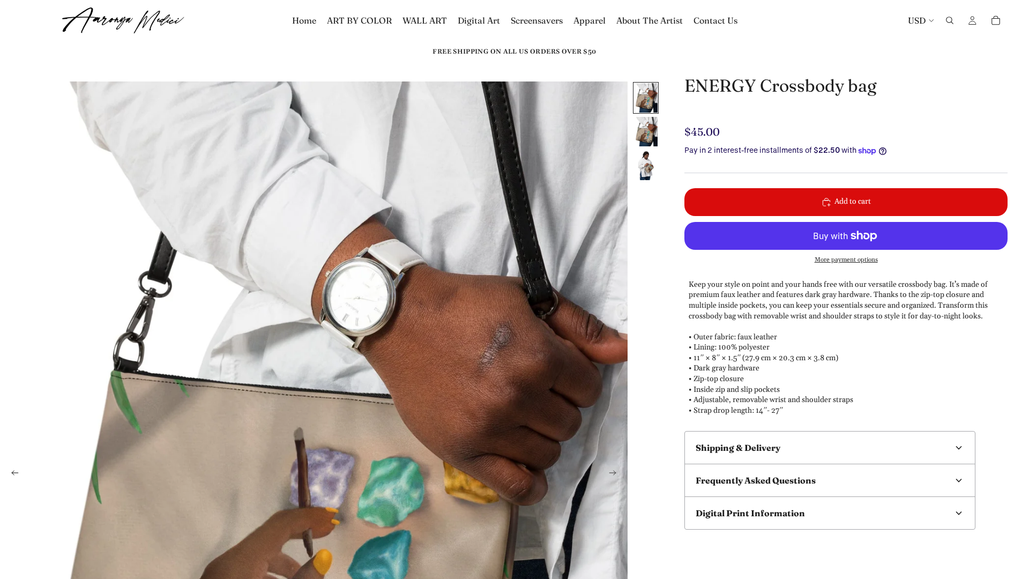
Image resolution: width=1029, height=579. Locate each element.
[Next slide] (616, 474)
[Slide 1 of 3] (646, 98)
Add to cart (852, 201)
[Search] (949, 20)
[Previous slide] (12, 474)
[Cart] (996, 20)
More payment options (846, 260)
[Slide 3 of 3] (646, 165)
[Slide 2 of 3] (646, 131)
